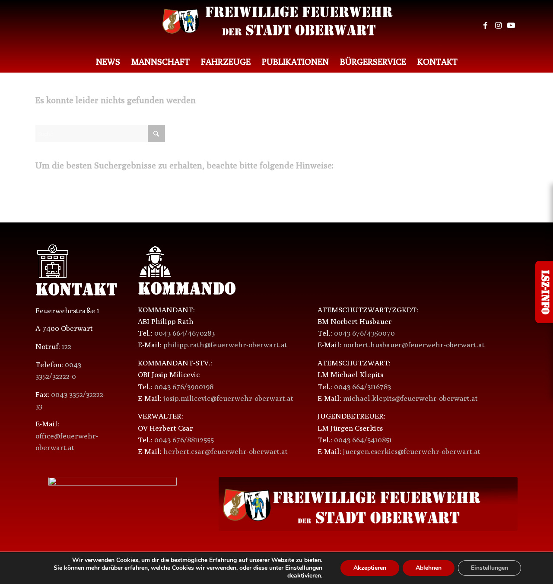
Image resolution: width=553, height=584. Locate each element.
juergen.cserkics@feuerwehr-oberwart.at (411, 451)
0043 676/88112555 (184, 439)
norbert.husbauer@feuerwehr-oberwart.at (414, 344)
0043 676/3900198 (183, 386)
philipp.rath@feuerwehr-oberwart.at (225, 344)
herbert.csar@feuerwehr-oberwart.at (225, 451)
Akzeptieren (369, 568)
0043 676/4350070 (364, 333)
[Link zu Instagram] (498, 25)
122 (66, 346)
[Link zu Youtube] (511, 25)
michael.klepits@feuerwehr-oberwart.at (410, 398)
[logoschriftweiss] (368, 504)
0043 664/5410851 (363, 439)
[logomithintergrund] (112, 504)
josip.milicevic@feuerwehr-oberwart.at (228, 398)
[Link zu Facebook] (485, 25)
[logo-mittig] (276, 25)
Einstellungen (489, 568)
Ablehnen (429, 568)
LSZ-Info (544, 292)
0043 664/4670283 (184, 333)
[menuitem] (108, 62)
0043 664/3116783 (362, 386)
